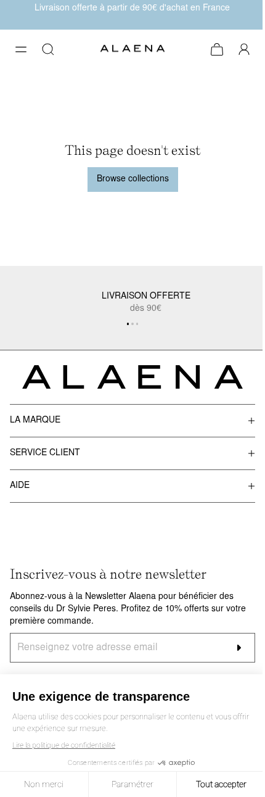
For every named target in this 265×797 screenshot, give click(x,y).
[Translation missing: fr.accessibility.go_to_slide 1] (132, 324)
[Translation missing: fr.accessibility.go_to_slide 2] (137, 324)
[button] (21, 49)
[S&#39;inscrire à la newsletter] (238, 648)
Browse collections (133, 179)
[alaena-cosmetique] (132, 49)
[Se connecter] (244, 49)
